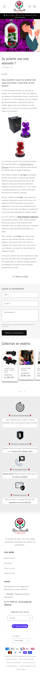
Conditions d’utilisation (29, 662)
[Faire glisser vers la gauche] (15, 391)
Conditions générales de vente (28, 666)
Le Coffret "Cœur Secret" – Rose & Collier (9, 370)
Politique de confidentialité (14, 662)
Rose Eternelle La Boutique (16, 656)
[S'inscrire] (29, 618)
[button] (4, 6)
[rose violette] (20, 126)
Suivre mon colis (9, 568)
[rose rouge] (20, 148)
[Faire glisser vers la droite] (24, 391)
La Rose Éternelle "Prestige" (26, 369)
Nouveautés (8, 563)
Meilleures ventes (9, 558)
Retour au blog (21, 276)
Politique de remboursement (26, 659)
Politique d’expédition (12, 666)
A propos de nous (9, 573)
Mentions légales (21, 669)
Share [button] (5, 74)
